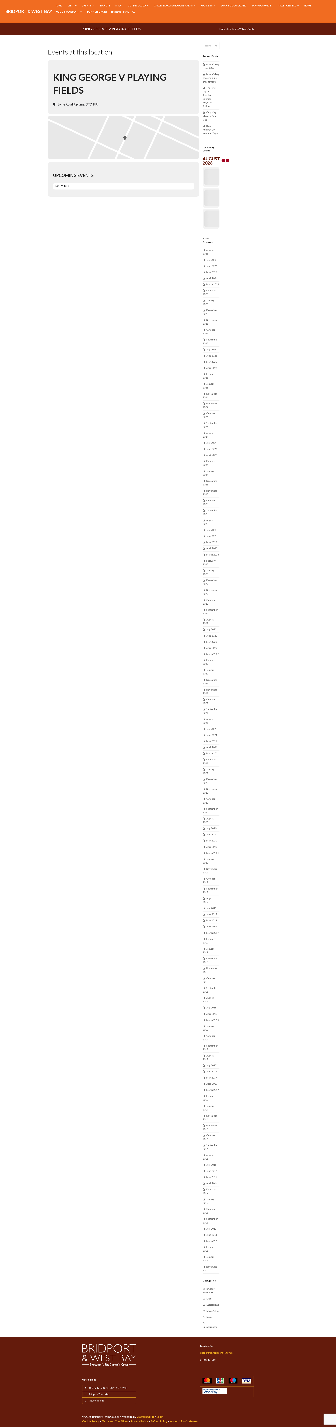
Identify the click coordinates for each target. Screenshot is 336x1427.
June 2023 (211, 536)
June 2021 (211, 735)
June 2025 (211, 355)
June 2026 (211, 266)
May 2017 (211, 1077)
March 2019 (212, 932)
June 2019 (211, 914)
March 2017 (212, 1089)
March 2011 (212, 1241)
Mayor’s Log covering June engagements (211, 78)
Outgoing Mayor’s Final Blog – (209, 116)
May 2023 (211, 542)
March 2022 (212, 654)
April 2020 (211, 846)
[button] (133, 12)
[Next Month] (227, 160)
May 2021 (211, 741)
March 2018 (212, 1020)
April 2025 (211, 367)
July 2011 (211, 1228)
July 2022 (211, 629)
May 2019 (211, 920)
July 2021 (211, 729)
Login (160, 1416)
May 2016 (211, 1177)
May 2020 (211, 840)
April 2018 (211, 1013)
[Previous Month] (223, 160)
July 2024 (211, 442)
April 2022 (211, 648)
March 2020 (212, 853)
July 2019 (211, 908)
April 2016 (211, 1183)
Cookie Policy (90, 1421)
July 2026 (211, 260)
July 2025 (211, 349)
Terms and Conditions (115, 1421)
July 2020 (211, 828)
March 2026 (212, 284)
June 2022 (211, 635)
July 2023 (211, 530)
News (209, 1317)
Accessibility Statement (184, 1421)
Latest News (212, 1304)
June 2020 (211, 834)
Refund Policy (159, 1421)
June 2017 (211, 1071)
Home (222, 29)
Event (209, 1298)
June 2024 (211, 449)
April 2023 (211, 548)
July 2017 (211, 1065)
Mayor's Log (212, 1311)
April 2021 (211, 747)
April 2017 (211, 1083)
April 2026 (211, 278)
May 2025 (211, 361)
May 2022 (211, 641)
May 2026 (211, 272)
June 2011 (211, 1234)
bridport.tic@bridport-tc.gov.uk (216, 1352)
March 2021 (212, 753)
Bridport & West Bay (28, 11)
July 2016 (211, 1164)
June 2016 (211, 1171)
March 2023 (212, 554)
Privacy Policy (139, 1421)
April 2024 (211, 455)
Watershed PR (145, 1416)
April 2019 (211, 926)
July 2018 (211, 1007)
